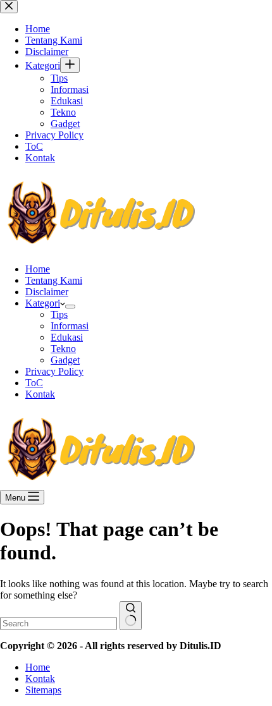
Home (37, 269)
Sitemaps (43, 690)
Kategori (42, 303)
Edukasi (67, 337)
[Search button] (131, 615)
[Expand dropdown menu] (70, 306)
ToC (34, 382)
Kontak (40, 394)
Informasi (70, 325)
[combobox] (58, 623)
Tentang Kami (53, 280)
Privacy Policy (54, 371)
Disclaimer (46, 291)
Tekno (63, 348)
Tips (59, 314)
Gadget (65, 360)
